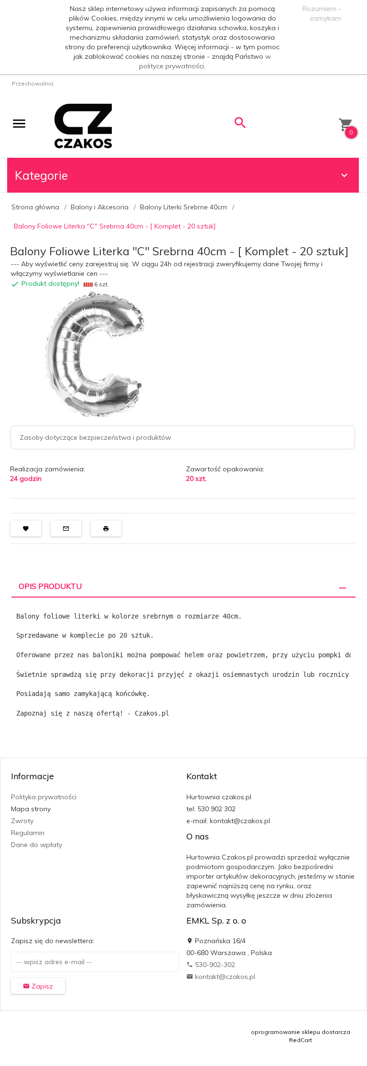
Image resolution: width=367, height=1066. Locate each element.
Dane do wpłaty (36, 844)
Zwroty (22, 820)
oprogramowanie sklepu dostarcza (300, 1031)
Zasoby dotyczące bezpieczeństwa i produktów (95, 437)
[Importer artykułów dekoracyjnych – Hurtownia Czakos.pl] (83, 125)
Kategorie (41, 175)
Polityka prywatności (43, 797)
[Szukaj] (240, 125)
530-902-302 (214, 964)
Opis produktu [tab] (50, 586)
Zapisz (41, 986)
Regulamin (27, 832)
